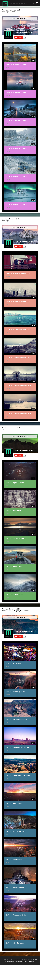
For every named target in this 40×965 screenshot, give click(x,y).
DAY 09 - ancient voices (15, 887)
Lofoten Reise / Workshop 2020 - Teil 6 (20, 413)
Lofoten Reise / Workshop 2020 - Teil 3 (20, 329)
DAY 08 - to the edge (14, 859)
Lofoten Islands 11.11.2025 (16, 176)
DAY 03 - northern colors (15, 538)
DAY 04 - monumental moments (18, 747)
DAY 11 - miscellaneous (15, 943)
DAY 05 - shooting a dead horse (18, 775)
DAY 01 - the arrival (13, 664)
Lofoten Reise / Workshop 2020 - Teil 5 (20, 385)
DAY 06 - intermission (14, 803)
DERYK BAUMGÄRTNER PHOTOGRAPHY (24, 32)
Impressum (32, 961)
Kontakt (25, 961)
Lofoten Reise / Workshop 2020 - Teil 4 (20, 357)
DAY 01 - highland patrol (15, 483)
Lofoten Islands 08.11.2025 (16, 93)
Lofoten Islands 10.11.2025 (16, 148)
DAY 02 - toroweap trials (15, 692)
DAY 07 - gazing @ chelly (15, 831)
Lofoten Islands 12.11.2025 (16, 204)
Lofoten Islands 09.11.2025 (16, 120)
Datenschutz (18, 961)
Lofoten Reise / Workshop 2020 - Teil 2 (20, 302)
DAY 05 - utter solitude (14, 594)
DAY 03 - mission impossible (16, 719)
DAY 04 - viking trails (14, 566)
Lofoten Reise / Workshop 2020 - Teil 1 (20, 274)
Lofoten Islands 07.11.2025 (16, 65)
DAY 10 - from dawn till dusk (16, 915)
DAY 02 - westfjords (13, 510)
